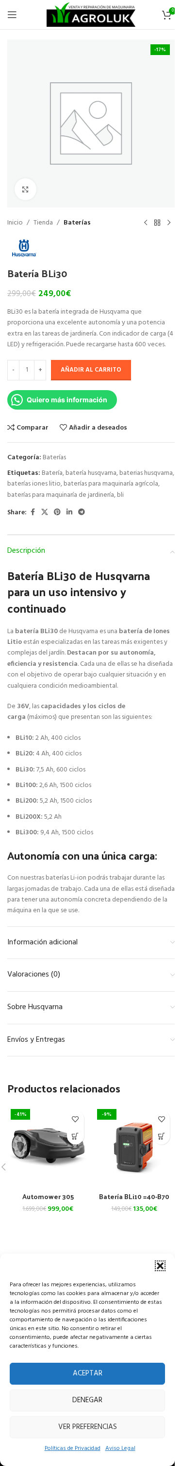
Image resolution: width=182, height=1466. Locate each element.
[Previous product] (145, 223)
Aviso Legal (120, 1448)
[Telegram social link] (81, 513)
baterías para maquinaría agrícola (111, 483)
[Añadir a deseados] (75, 1119)
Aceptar (87, 1373)
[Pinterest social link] (57, 513)
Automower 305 (48, 1196)
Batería (52, 473)
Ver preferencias (87, 1427)
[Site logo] (91, 14)
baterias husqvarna (146, 473)
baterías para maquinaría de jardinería (60, 495)
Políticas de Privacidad (72, 1448)
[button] (160, 1266)
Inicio (15, 223)
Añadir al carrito (91, 370)
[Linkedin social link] (69, 513)
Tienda (43, 223)
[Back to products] (157, 223)
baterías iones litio (34, 483)
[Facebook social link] (32, 513)
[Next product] (169, 223)
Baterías (77, 223)
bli (120, 495)
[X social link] (44, 513)
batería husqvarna (91, 473)
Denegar (87, 1400)
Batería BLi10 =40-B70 (134, 1196)
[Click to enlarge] (25, 189)
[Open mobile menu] (12, 14)
